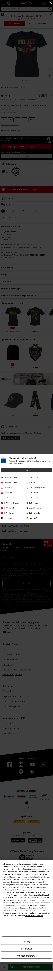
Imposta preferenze (26, 955)
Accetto (26, 942)
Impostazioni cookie (19, 913)
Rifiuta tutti (26, 949)
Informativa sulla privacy (34, 916)
